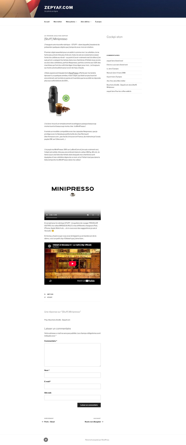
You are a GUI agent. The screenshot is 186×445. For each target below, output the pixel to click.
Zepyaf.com (58, 7)
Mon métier (58, 22)
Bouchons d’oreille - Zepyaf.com (59, 320)
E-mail (47, 381)
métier (50, 294)
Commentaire (50, 341)
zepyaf (65, 36)
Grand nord (119, 61)
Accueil (47, 22)
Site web (47, 393)
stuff (50, 297)
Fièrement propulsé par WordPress (97, 440)
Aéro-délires (85, 22)
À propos (98, 22)
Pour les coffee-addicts (123, 91)
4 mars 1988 (121, 73)
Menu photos (70, 22)
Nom (47, 370)
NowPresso (73, 73)
